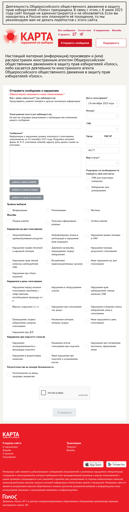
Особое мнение (99, 220)
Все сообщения (66, 30)
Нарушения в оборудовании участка (66, 289)
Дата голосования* (97, 97)
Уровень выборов (16, 204)
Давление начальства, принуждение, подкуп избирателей (63, 251)
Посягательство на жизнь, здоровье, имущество (25, 374)
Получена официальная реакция (64, 222)
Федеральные (19, 210)
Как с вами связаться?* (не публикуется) (32, 97)
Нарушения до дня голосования (24, 228)
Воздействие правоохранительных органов (67, 262)
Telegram (71, 446)
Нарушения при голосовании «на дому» (66, 308)
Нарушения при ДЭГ (23, 332)
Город (89, 136)
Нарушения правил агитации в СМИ (105, 236)
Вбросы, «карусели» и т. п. (25, 306)
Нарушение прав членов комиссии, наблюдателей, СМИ (25, 264)
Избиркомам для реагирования (100, 189)
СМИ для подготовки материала (102, 179)
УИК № (108, 136)
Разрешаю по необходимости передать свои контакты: (102, 172)
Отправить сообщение (75, 43)
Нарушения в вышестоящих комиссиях (26, 357)
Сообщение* (16, 133)
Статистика (84, 30)
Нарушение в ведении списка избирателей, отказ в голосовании (106, 310)
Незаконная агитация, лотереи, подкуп (63, 321)
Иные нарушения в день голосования (103, 321)
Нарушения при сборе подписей (24, 275)
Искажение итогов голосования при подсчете (65, 344)
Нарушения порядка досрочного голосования (104, 249)
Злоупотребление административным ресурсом (27, 236)
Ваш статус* (93, 157)
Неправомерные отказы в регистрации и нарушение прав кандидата (65, 238)
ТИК (88, 123)
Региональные (59, 210)
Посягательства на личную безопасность (30, 366)
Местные (95, 210)
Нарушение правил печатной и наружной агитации (27, 249)
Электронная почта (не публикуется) (31, 114)
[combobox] (102, 103)
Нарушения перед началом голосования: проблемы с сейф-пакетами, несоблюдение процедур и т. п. (27, 294)
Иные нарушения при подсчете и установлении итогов (65, 359)
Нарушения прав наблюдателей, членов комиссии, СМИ (102, 290)
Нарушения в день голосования (24, 281)
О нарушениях (101, 30)
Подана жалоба (20, 220)
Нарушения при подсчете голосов (26, 336)
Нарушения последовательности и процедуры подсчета (23, 346)
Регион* (90, 110)
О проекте (64, 34)
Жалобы (116, 30)
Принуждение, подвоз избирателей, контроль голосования (24, 323)
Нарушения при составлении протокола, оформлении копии (105, 346)
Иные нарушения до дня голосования (104, 262)
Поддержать (111, 43)
